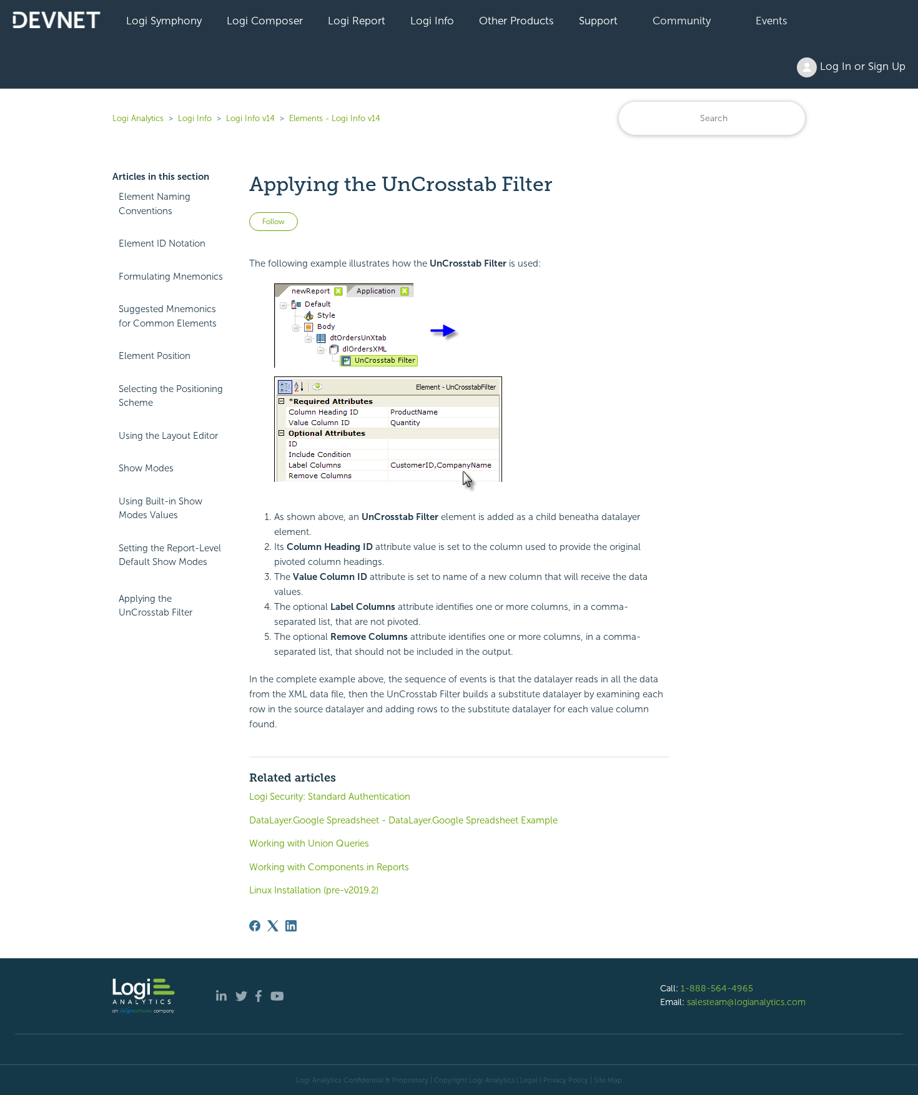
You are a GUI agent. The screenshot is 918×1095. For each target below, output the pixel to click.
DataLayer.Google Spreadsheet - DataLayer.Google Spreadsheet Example (403, 820)
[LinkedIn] (291, 925)
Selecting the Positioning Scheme (171, 396)
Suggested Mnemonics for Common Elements (168, 316)
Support (598, 20)
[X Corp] (273, 925)
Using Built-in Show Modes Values (160, 508)
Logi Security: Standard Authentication (329, 796)
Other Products (516, 20)
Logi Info (432, 20)
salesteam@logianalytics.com (746, 1002)
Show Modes (146, 468)
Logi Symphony (164, 20)
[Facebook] (254, 925)
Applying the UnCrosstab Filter (155, 606)
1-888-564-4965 (717, 988)
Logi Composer (265, 20)
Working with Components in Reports (329, 867)
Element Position (154, 355)
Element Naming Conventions (154, 204)
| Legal (527, 1080)
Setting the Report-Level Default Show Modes (170, 555)
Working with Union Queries (309, 843)
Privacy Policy (565, 1080)
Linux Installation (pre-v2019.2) (313, 890)
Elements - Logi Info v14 (334, 118)
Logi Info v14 (250, 118)
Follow (273, 221)
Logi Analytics (138, 118)
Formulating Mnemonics (171, 276)
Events (771, 20)
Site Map (608, 1080)
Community (682, 20)
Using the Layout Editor (168, 435)
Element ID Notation (162, 243)
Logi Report (356, 20)
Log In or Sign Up (861, 66)
